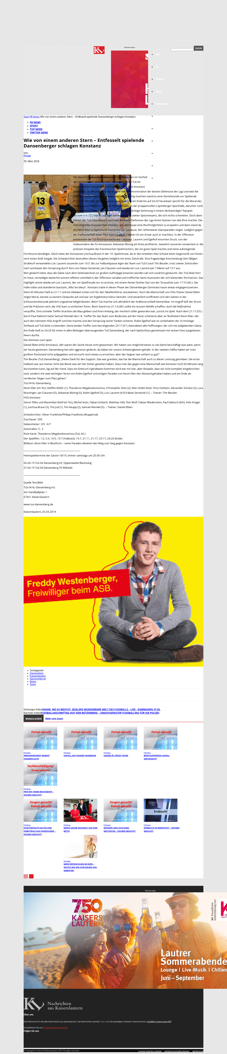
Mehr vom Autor (54, 718)
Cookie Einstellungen (150, 1051)
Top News (36, 129)
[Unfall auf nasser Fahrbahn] (80, 748)
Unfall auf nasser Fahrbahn (80, 755)
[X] (40, 166)
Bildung (160, 128)
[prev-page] (26, 876)
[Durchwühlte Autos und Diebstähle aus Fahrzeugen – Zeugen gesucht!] (40, 821)
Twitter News (39, 132)
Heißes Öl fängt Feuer (116, 755)
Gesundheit (162, 153)
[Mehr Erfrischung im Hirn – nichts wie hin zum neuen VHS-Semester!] (80, 857)
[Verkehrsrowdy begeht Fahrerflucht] (40, 748)
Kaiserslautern (38, 676)
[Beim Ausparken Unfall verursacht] (160, 748)
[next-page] (31, 876)
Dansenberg (36, 673)
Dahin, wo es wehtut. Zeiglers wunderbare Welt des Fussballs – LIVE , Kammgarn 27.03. (101, 709)
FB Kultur (67, 861)
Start (26, 116)
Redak (27, 155)
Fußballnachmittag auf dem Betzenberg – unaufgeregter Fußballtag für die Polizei (100, 713)
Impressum (54, 48)
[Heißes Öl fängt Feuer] (120, 748)
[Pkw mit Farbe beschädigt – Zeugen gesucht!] (40, 785)
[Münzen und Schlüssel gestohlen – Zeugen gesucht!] (120, 821)
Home (32, 48)
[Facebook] (29, 166)
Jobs (159, 116)
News (33, 681)
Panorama (162, 178)
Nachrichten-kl (38, 678)
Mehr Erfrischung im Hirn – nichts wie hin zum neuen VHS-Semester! (80, 867)
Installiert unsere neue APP (159, 1021)
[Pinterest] (51, 166)
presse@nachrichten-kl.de (55, 1027)
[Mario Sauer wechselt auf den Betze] (80, 821)
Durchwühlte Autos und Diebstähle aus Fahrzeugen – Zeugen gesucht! (40, 831)
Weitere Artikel (33, 718)
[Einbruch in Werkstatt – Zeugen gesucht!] (160, 821)
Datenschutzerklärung (76, 48)
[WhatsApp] (62, 166)
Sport (34, 126)
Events (42, 48)
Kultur (159, 165)
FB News (34, 116)
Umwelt (160, 141)
